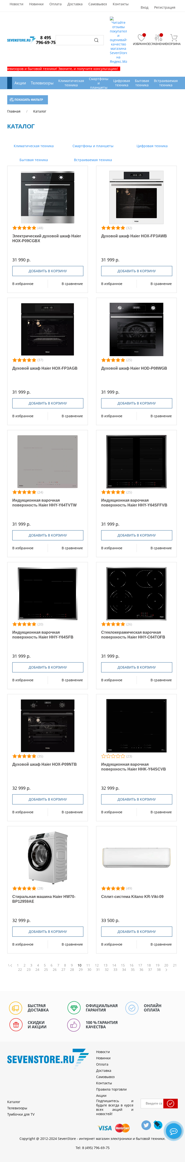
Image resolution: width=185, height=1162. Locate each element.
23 (29, 969)
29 (81, 969)
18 (149, 965)
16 (131, 965)
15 (123, 965)
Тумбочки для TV (20, 1114)
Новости (16, 4)
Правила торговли (111, 1089)
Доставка (75, 4)
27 (63, 969)
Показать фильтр (28, 100)
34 (124, 969)
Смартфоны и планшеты (92, 146)
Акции (20, 83)
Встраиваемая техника (92, 160)
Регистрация (164, 7)
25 (46, 969)
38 (159, 969)
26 (55, 969)
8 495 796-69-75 (46, 40)
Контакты (121, 4)
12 (97, 965)
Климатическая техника (33, 146)
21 (175, 965)
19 (157, 965)
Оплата (55, 4)
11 (88, 965)
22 (20, 969)
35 (133, 969)
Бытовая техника (33, 160)
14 (114, 965)
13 (105, 965)
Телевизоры (42, 83)
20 (166, 965)
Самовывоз (97, 4)
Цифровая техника (152, 146)
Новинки (36, 4)
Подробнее (47, 197)
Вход (144, 7)
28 (72, 969)
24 (37, 969)
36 (141, 969)
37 (150, 969)
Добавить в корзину (48, 271)
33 (115, 969)
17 (140, 965)
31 (98, 969)
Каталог (13, 1101)
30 (89, 969)
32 (107, 969)
